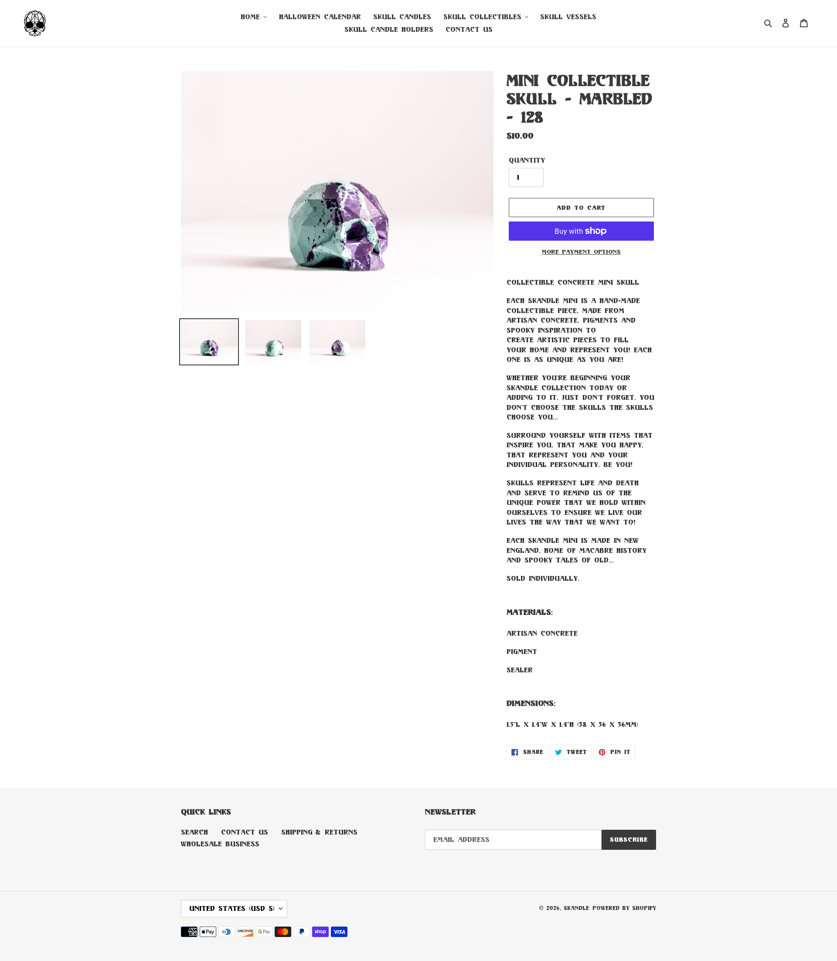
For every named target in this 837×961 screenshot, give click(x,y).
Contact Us (244, 832)
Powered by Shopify (624, 908)
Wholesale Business (220, 844)
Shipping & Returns (319, 832)
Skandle (576, 908)
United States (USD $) (232, 908)
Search (194, 832)
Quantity (527, 160)
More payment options (581, 251)
